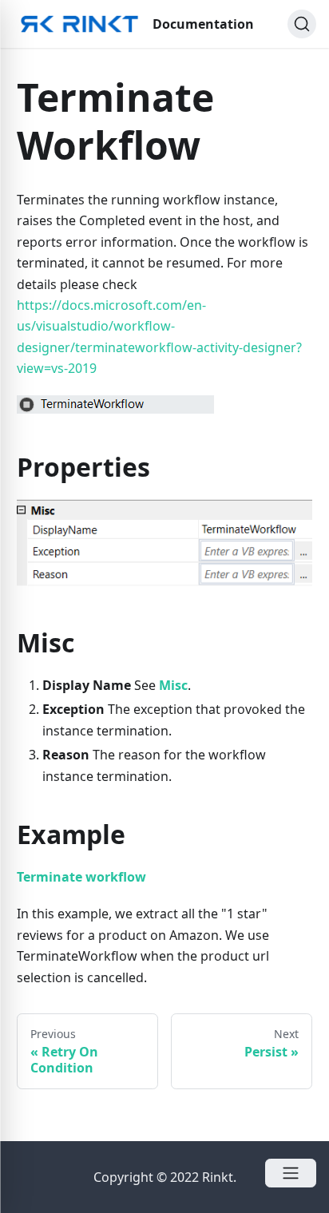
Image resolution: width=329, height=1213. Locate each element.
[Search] (301, 24)
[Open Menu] (290, 1173)
